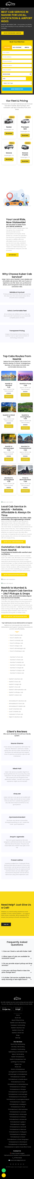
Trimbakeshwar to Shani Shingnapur (17, 1139)
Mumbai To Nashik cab (17, 662)
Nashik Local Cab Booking (18, 1023)
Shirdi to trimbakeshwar (18, 1069)
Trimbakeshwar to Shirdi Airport (18, 1142)
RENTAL (27, 47)
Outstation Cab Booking (18, 1025)
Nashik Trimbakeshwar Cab (18, 1059)
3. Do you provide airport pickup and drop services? (17, 964)
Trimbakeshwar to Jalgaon (18, 1102)
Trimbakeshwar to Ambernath (18, 1119)
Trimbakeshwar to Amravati (18, 1127)
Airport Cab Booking (18, 1054)
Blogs (17, 1035)
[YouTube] (21, 1164)
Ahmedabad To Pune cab (16, 703)
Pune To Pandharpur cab (17, 651)
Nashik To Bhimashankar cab (17, 689)
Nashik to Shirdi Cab (18, 1033)
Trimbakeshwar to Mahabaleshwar (18, 1084)
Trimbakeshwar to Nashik (17, 1077)
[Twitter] (15, 1164)
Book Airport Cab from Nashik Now (15, 616)
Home (18, 1015)
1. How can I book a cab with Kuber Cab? (16, 951)
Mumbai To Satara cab (17, 673)
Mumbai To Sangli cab (16, 668)
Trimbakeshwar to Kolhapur (18, 1087)
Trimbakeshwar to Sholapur (18, 1089)
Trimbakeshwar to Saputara (18, 1134)
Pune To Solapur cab (16, 646)
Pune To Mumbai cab (16, 635)
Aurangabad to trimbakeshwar (18, 1072)
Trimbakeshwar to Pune (18, 1082)
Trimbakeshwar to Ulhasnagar (18, 1114)
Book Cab (18, 1018)
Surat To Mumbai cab (15, 709)
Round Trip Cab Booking (18, 1044)
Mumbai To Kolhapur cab (17, 665)
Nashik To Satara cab (15, 695)
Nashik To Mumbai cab (16, 679)
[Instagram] (13, 1164)
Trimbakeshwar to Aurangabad (18, 1092)
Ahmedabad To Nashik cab (17, 706)
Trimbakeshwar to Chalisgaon (18, 1132)
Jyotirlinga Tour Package (18, 1062)
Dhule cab (18, 1067)
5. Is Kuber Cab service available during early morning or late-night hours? (16, 978)
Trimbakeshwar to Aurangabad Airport (18, 1099)
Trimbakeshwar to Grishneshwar (17, 1144)
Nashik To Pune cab (15, 681)
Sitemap (17, 1038)
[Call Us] (4, 1175)
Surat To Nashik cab (15, 711)
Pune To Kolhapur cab (16, 643)
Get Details (12, 255)
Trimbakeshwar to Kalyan (17, 1137)
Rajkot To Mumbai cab (15, 717)
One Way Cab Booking (18, 1047)
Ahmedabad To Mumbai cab (17, 701)
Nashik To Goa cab (14, 687)
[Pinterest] (23, 1164)
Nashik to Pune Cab (18, 1030)
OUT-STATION (17, 47)
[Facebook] (10, 1164)
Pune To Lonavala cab (16, 640)
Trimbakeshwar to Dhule (18, 1107)
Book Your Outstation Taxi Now (14, 574)
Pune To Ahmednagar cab (18, 648)
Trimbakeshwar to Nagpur (18, 1124)
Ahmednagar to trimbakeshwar (17, 1074)
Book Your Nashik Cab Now (12, 33)
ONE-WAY (7, 47)
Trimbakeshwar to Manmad (18, 1129)
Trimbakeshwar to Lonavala (18, 1112)
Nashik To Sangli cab (15, 684)
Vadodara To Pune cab (16, 714)
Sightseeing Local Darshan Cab (18, 1052)
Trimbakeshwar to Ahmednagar (17, 1094)
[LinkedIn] (18, 1164)
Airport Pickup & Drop (18, 1020)
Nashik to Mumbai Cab (18, 1028)
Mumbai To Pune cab (16, 657)
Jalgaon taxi (17, 1064)
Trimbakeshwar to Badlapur (18, 1117)
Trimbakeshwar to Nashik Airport (17, 1079)
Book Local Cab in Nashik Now (13, 542)
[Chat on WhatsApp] (4, 1170)
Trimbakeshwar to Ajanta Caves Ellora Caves (18, 1147)
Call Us (6, 924)
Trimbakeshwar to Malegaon (17, 1104)
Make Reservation (17, 89)
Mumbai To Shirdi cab (16, 660)
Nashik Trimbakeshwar (17, 1057)
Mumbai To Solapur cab (17, 670)
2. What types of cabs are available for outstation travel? (16, 957)
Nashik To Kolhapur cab (16, 692)
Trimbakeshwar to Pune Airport (18, 1097)
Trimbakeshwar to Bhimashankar (18, 1109)
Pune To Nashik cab (15, 638)
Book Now (9, 133)
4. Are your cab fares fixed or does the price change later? (16, 971)
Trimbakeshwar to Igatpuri (18, 1122)
